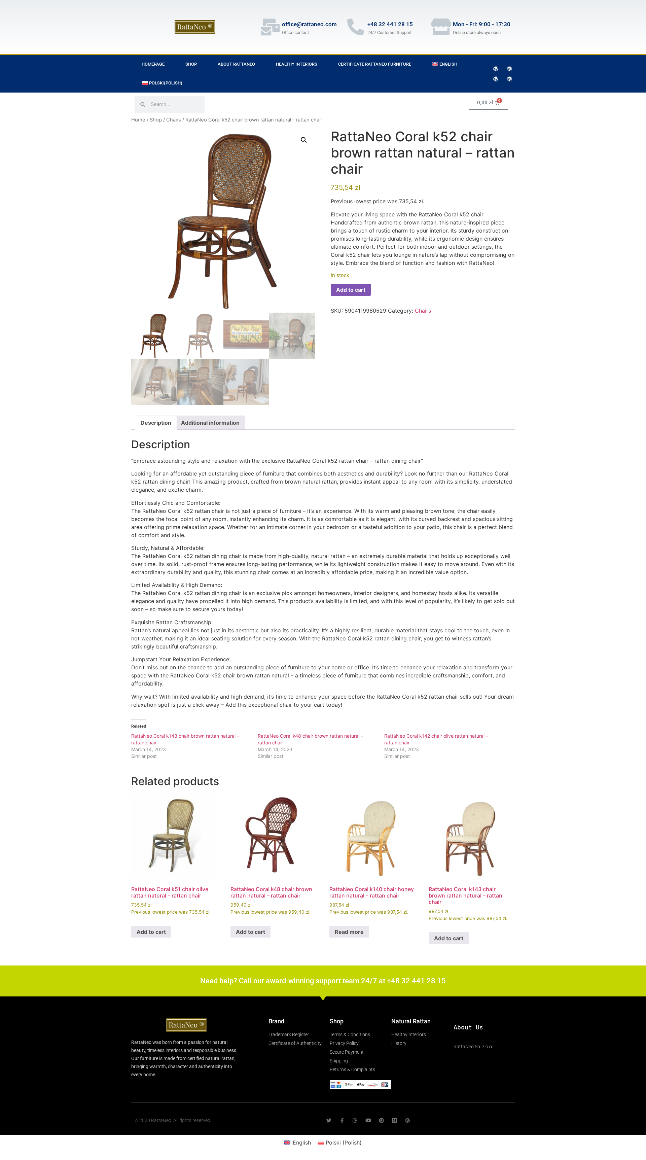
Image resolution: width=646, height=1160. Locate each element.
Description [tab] (156, 422)
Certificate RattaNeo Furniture (374, 64)
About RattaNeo (236, 64)
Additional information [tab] (210, 422)
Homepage (153, 64)
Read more (349, 931)
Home (138, 120)
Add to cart (350, 289)
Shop (191, 64)
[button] (304, 140)
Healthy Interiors (296, 64)
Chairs (173, 120)
